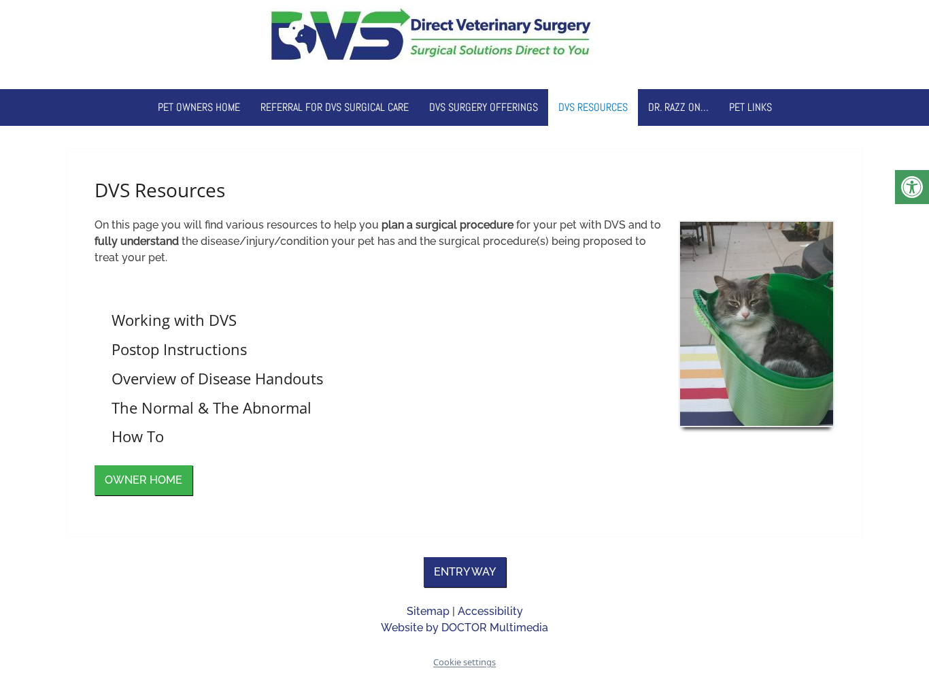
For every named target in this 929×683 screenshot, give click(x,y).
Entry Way (465, 571)
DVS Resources (593, 107)
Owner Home (143, 479)
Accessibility (490, 611)
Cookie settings (464, 662)
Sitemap (428, 611)
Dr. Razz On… (678, 107)
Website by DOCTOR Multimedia (464, 627)
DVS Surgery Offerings (483, 107)
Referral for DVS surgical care (334, 107)
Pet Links (750, 107)
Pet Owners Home (199, 107)
